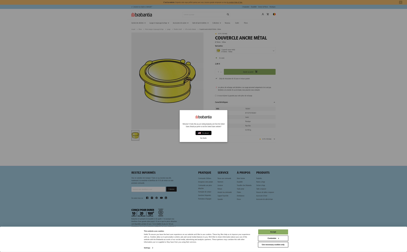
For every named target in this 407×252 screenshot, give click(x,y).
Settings (147, 248)
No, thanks (203, 138)
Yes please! (205, 133)
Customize (272, 238)
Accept (273, 232)
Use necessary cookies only (273, 245)
